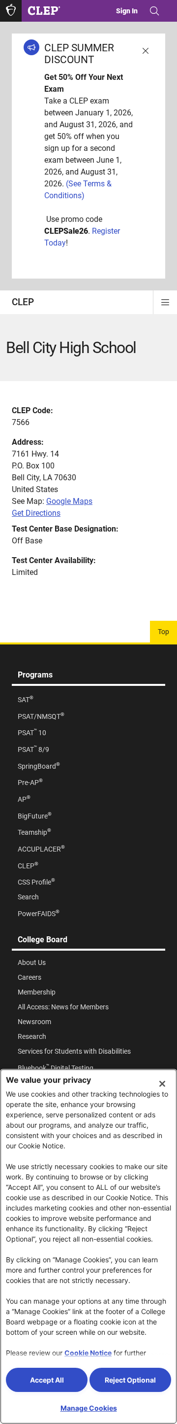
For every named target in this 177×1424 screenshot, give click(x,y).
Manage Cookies (88, 1408)
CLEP (23, 302)
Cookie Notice (88, 1353)
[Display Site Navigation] (165, 302)
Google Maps (69, 501)
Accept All (47, 1380)
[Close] (162, 1084)
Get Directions (36, 513)
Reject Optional (130, 1380)
